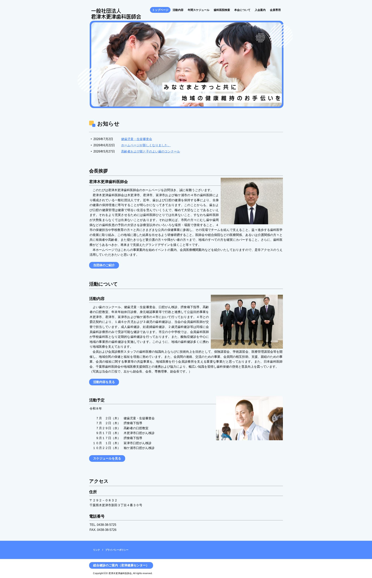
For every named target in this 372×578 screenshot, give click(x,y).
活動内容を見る (104, 382)
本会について (242, 9)
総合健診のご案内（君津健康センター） (121, 565)
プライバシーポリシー (116, 550)
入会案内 (260, 9)
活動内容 (178, 9)
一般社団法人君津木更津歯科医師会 (116, 14)
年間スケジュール (198, 9)
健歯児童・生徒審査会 (136, 139)
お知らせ (108, 124)
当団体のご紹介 (104, 265)
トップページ (160, 9)
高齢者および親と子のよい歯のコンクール (150, 151)
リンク (96, 550)
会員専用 (275, 9)
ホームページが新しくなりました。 (146, 145)
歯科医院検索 (222, 9)
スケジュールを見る (107, 458)
